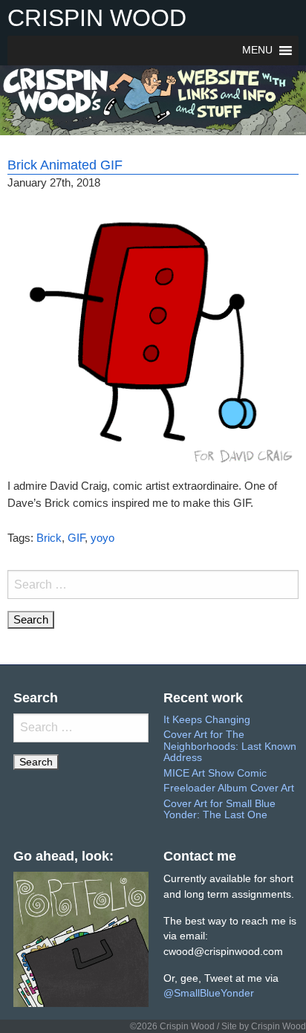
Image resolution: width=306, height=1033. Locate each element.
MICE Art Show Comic (215, 773)
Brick (49, 537)
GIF (76, 537)
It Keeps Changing (206, 719)
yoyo (102, 537)
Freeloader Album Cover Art (228, 788)
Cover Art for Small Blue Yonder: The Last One (219, 809)
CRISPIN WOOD (96, 17)
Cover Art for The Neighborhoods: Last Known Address (229, 746)
